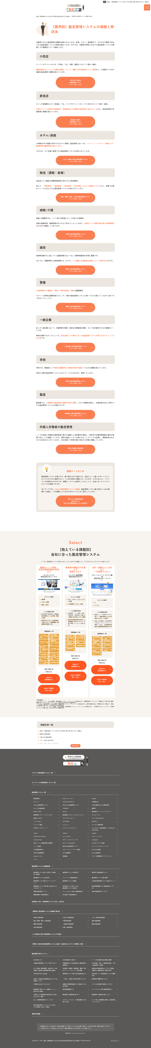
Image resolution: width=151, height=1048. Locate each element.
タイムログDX (66, 836)
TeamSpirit (95, 840)
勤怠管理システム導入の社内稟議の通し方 (74, 973)
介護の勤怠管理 (67, 921)
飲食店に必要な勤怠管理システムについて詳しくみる (75, 122)
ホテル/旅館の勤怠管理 (46, 740)
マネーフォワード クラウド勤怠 (71, 849)
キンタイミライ (96, 815)
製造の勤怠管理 (96, 924)
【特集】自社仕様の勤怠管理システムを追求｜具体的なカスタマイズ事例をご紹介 (58, 944)
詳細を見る (49, 671)
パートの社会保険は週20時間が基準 (101, 960)
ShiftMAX (94, 821)
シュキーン (66, 825)
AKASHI (94, 798)
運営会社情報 (36, 1014)
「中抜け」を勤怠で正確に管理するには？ (74, 979)
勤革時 (94, 808)
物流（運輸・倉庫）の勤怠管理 (49, 743)
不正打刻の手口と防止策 (40, 973)
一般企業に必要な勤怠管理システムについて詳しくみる (75, 347)
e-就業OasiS (95, 802)
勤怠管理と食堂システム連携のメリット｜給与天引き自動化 (45, 990)
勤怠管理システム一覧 (39, 792)
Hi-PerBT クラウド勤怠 (98, 843)
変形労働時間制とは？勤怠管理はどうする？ (103, 887)
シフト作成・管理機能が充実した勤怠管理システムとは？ (103, 1001)
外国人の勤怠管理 (67, 927)
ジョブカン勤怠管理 (97, 825)
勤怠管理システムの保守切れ (71, 872)
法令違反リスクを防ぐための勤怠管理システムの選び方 (71, 887)
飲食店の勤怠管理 (45, 734)
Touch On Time (38, 840)
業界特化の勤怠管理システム (100, 872)
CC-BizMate (66, 821)
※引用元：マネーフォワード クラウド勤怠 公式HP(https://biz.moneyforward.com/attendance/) (102, 594)
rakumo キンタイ (38, 856)
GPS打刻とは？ (38, 960)
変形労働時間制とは (68, 989)
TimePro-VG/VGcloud (40, 836)
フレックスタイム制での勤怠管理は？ (73, 891)
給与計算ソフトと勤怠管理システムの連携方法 (103, 974)
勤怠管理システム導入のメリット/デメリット (45, 882)
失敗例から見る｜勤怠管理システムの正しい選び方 (48, 901)
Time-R (35, 833)
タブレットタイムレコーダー (71, 840)
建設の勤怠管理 (96, 921)
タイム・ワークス (97, 836)
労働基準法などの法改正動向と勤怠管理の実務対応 (74, 964)
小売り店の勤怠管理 (45, 737)
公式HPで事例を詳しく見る (49, 689)
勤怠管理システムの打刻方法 (41, 877)
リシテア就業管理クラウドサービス (101, 856)
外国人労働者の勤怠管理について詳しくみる (75, 449)
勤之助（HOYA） (38, 818)
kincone (65, 811)
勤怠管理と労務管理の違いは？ (71, 994)
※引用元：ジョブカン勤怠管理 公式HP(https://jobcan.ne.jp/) (75, 591)
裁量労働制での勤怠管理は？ (41, 894)
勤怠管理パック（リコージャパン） (101, 811)
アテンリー (37, 802)
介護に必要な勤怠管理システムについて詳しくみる (75, 235)
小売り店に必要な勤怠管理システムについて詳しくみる (75, 82)
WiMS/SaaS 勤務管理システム (71, 805)
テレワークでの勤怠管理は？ (71, 877)
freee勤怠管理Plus (39, 849)
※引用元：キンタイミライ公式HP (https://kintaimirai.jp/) (49, 591)
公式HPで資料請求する (49, 678)
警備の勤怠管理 (38, 924)
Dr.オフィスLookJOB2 (69, 843)
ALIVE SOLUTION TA (68, 802)
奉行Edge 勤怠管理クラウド (70, 846)
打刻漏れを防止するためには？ (42, 984)
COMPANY (66, 808)
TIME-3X (65, 833)
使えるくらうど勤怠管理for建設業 (43, 843)
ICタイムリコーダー (68, 798)
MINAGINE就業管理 (39, 853)
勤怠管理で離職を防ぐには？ (100, 979)
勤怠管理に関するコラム (39, 954)
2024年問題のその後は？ (69, 960)
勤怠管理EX (37, 798)
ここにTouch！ (38, 821)
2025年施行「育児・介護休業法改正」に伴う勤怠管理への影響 (103, 964)
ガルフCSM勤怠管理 (39, 808)
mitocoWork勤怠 (96, 849)
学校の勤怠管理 (38, 927)
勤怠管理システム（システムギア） (43, 815)
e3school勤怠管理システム (41, 805)
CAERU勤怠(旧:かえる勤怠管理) (100, 805)
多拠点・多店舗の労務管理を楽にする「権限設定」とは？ (45, 980)
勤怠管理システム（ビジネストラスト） (74, 815)
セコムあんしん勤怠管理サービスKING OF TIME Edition (103, 829)
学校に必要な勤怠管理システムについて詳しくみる (75, 382)
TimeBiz (94, 833)
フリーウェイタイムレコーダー (100, 846)
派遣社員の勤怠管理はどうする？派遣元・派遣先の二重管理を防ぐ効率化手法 (103, 969)
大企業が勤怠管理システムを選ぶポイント (103, 881)
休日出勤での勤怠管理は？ (70, 894)
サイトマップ (114, 1040)
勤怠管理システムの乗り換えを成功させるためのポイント (45, 887)
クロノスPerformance (98, 818)
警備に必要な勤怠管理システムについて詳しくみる (75, 307)
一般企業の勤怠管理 (68, 924)
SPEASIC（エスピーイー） (41, 828)
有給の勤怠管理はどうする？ (100, 891)
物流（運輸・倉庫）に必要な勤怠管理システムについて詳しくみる (75, 198)
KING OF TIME (37, 811)
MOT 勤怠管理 (67, 853)
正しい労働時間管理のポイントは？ (43, 1000)
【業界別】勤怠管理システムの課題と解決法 (46, 911)
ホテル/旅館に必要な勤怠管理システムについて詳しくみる (75, 160)
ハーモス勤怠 (37, 846)
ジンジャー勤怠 (38, 825)
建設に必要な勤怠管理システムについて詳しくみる (75, 270)
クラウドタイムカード (69, 818)
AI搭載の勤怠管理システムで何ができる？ (45, 963)
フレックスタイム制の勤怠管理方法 (101, 989)
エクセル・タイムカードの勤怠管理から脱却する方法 (74, 1001)
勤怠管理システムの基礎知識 (41, 866)
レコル (35, 859)
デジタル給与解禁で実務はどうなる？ (102, 984)
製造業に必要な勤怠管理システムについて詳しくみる (75, 414)
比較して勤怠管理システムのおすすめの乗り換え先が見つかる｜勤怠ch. (126, 2)
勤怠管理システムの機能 (69, 881)
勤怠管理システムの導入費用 (100, 877)
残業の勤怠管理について (40, 891)
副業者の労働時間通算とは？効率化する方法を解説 (74, 985)
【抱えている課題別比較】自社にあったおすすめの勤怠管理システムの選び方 (75, 501)
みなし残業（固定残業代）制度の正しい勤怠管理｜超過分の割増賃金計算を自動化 (45, 969)
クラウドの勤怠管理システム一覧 (42, 773)
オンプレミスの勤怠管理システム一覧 (44, 782)
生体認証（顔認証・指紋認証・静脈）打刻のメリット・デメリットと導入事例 (74, 969)
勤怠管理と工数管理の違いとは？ (101, 994)
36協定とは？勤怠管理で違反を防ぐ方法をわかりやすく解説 (45, 995)
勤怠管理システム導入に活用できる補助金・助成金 (45, 873)
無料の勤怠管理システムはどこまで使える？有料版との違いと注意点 (45, 1006)
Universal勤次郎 (96, 853)
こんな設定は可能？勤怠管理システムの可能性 (46, 934)
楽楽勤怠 (65, 856)
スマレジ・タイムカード (69, 828)
